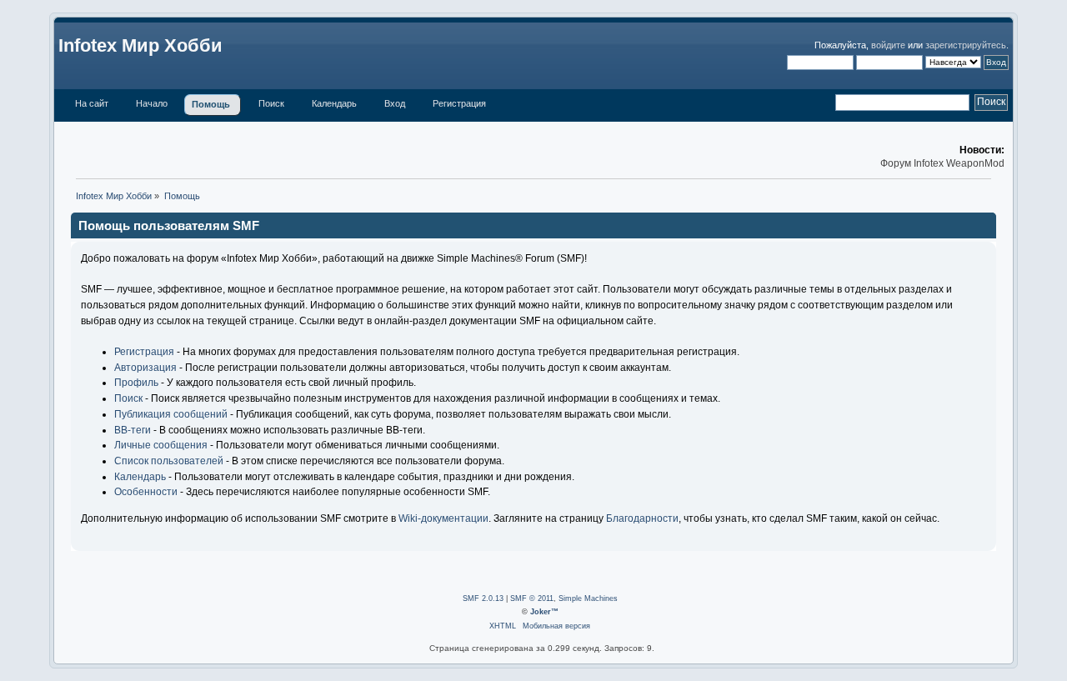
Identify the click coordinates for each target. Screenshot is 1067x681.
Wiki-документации (443, 518)
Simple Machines (588, 598)
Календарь (140, 477)
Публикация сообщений (171, 414)
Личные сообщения (161, 445)
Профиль (136, 382)
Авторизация (145, 367)
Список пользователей (168, 461)
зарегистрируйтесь (965, 45)
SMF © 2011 (532, 598)
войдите (888, 45)
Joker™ (544, 612)
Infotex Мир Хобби (140, 45)
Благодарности (642, 518)
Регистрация (144, 352)
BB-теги (132, 430)
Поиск (128, 398)
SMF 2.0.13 (483, 598)
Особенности (146, 492)
